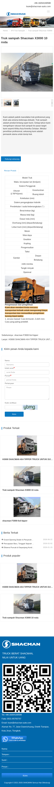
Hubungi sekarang (11, 159)
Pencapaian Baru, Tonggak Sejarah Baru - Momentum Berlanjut (19, 544)
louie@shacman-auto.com (38, 6)
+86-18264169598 (42, 3)
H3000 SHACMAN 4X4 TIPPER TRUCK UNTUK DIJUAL (27, 459)
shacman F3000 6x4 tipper (14, 521)
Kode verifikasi (10, 403)
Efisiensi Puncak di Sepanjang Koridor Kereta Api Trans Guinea (19, 547)
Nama (7, 360)
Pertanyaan (9, 383)
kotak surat (9, 368)
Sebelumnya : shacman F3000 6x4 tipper (20, 335)
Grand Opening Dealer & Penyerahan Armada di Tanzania (19, 540)
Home (5, 31)
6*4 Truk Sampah (18, 31)
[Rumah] (19, 14)
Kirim (14, 414)
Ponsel (7, 376)
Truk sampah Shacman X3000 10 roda (20, 490)
